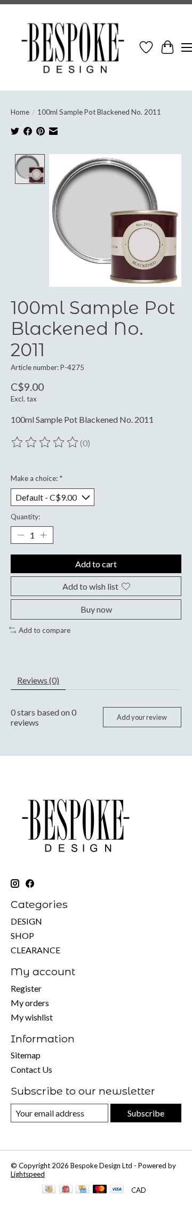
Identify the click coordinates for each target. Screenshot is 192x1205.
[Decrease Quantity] (21, 535)
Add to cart (96, 564)
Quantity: (25, 516)
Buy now (96, 609)
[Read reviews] (45, 442)
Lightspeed (28, 1174)
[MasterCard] (100, 1190)
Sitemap (26, 1055)
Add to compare (44, 630)
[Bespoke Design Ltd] (73, 47)
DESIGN (26, 921)
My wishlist (32, 1017)
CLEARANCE (35, 950)
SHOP (22, 935)
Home (20, 112)
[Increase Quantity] (43, 535)
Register (26, 988)
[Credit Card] (82, 1190)
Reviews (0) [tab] (38, 680)
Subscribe (145, 1113)
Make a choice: (36, 478)
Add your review (142, 717)
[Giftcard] (66, 1190)
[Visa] (117, 1190)
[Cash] (48, 1190)
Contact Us (31, 1069)
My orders (30, 1003)
